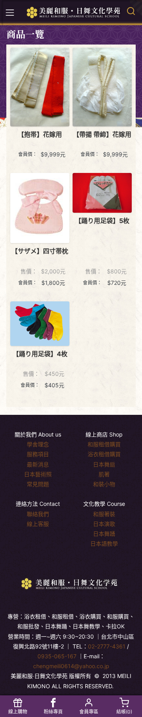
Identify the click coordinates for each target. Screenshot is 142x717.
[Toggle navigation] (10, 12)
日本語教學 (104, 543)
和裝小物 (104, 484)
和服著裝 (104, 514)
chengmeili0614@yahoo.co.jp (71, 666)
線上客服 (38, 523)
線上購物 (17, 712)
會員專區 (88, 712)
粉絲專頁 (53, 712)
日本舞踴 (104, 533)
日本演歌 (104, 523)
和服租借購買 (104, 444)
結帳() (124, 712)
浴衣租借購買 (104, 454)
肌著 (104, 474)
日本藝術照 (38, 474)
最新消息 (38, 464)
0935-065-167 (57, 656)
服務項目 (38, 454)
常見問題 (38, 484)
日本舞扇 (104, 464)
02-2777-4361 (106, 646)
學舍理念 (38, 444)
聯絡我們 (38, 514)
